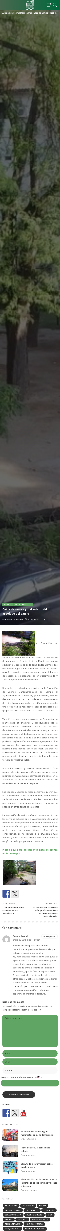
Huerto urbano (34, 1215)
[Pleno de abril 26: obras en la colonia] (10, 1151)
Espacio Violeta (13, 1215)
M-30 (50, 1215)
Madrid (8, 1219)
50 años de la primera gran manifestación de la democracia (37, 1133)
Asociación (28, 1205)
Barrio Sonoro (12, 1210)
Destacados (32, 1210)
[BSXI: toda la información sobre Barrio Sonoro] (10, 1167)
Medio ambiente (23, 604)
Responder (51, 936)
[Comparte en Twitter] (15, 894)
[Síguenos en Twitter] (15, 1113)
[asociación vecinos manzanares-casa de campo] (23, 1113)
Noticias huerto (34, 1224)
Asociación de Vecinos (12, 619)
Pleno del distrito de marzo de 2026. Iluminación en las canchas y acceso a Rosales (39, 1183)
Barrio (7, 604)
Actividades (11, 1205)
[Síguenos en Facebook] (6, 1113)
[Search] (54, 5)
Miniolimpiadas (12, 1224)
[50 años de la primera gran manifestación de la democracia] (10, 1135)
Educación (49, 1210)
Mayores (22, 1219)
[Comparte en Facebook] (6, 894)
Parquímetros (12, 1228)
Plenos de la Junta (34, 1228)
